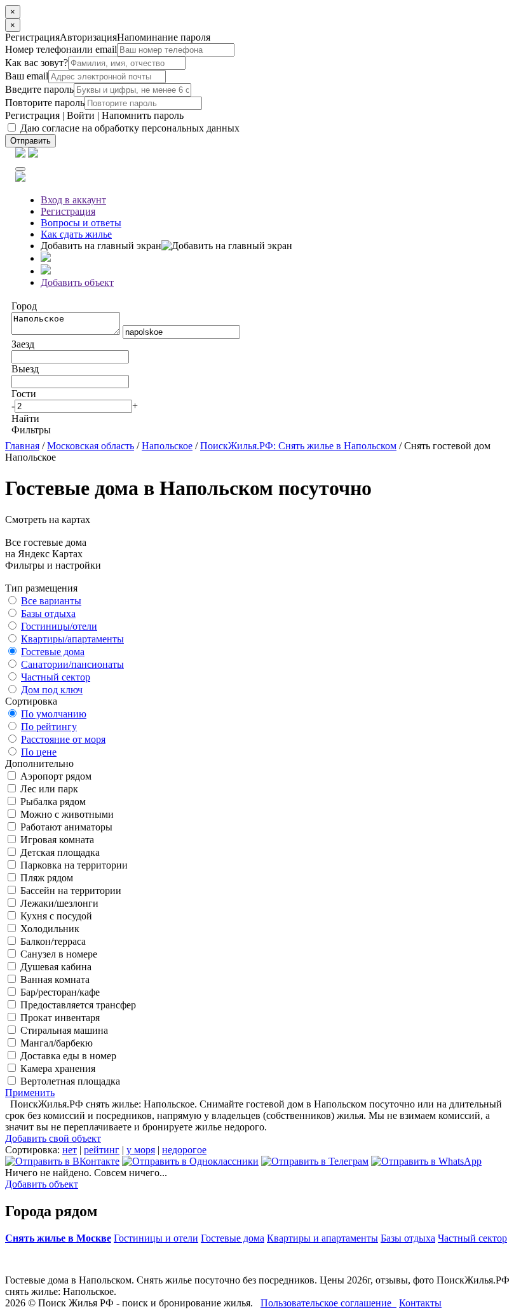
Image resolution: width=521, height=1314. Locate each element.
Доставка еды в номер (67, 1055)
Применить (30, 1092)
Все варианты (51, 600)
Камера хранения (56, 1068)
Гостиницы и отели (156, 1238)
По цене (39, 752)
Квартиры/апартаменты (72, 638)
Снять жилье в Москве (58, 1238)
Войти (81, 115)
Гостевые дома (53, 651)
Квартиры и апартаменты (322, 1238)
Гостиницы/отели (59, 626)
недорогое (184, 1149)
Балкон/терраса (52, 941)
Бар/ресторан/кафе (59, 992)
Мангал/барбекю (55, 1043)
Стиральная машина (63, 1030)
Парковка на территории (73, 865)
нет (69, 1149)
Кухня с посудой (55, 916)
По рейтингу (49, 726)
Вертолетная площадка (69, 1081)
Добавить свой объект (53, 1138)
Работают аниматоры (65, 827)
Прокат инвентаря (59, 1017)
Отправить (30, 141)
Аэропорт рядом (54, 776)
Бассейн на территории (69, 890)
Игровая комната (56, 839)
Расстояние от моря (63, 739)
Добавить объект (77, 282)
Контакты (420, 1302)
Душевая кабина (54, 966)
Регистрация (32, 115)
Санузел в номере (57, 954)
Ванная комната (54, 979)
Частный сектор (55, 677)
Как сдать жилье (76, 234)
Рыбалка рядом (52, 801)
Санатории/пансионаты (72, 664)
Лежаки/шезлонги (58, 903)
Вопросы (81, 222)
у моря (140, 1149)
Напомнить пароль (143, 115)
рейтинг (101, 1149)
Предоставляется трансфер (77, 1004)
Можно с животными (66, 814)
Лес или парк (48, 788)
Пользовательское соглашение (328, 1302)
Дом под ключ (52, 689)
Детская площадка (59, 852)
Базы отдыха (48, 613)
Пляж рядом (45, 877)
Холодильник (48, 928)
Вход (73, 199)
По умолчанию (53, 713)
